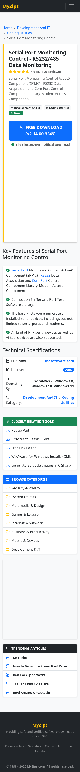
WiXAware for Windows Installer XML (41, 456)
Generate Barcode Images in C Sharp (41, 465)
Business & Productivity (30, 532)
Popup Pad (20, 430)
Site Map (34, 746)
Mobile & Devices (25, 540)
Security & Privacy (25, 488)
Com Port (39, 280)
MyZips (11, 6)
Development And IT (33, 27)
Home (7, 27)
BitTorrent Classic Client (30, 439)
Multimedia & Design (28, 505)
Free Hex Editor (23, 447)
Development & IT (25, 549)
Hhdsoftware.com (59, 361)
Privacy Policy (14, 746)
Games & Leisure (25, 514)
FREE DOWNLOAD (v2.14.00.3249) (44, 130)
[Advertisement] (40, 197)
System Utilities (23, 497)
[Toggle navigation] (71, 6)
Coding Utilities (19, 33)
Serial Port (19, 270)
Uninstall (40, 751)
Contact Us (52, 746)
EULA (68, 746)
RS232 (45, 275)
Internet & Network (27, 523)
